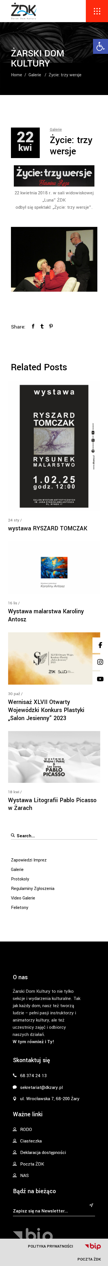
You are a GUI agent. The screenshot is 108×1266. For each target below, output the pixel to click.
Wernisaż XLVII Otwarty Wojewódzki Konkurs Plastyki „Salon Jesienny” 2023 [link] (46, 710)
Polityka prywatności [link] (50, 1246)
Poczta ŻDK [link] (89, 1259)
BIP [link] (93, 1246)
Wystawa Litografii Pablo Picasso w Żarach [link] (52, 804)
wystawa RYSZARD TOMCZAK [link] (47, 528)
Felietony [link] (19, 908)
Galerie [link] (35, 75)
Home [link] (16, 75)
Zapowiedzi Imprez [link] (29, 860)
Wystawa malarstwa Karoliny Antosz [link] (46, 615)
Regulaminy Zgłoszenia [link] (32, 889)
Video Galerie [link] (23, 898)
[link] (100, 46)
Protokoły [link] (20, 879)
